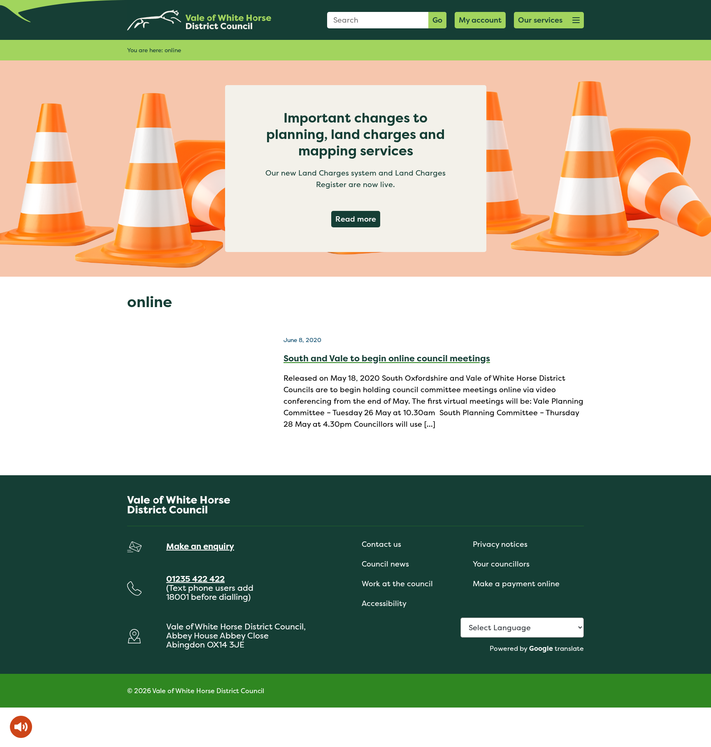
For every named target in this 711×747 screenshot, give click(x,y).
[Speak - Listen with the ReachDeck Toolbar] (21, 727)
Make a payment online (516, 583)
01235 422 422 (195, 578)
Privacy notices (500, 544)
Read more (357, 218)
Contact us (381, 544)
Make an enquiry (200, 546)
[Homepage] (199, 20)
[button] (549, 20)
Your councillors (501, 564)
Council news (385, 564)
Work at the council (397, 583)
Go (437, 20)
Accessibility (384, 603)
